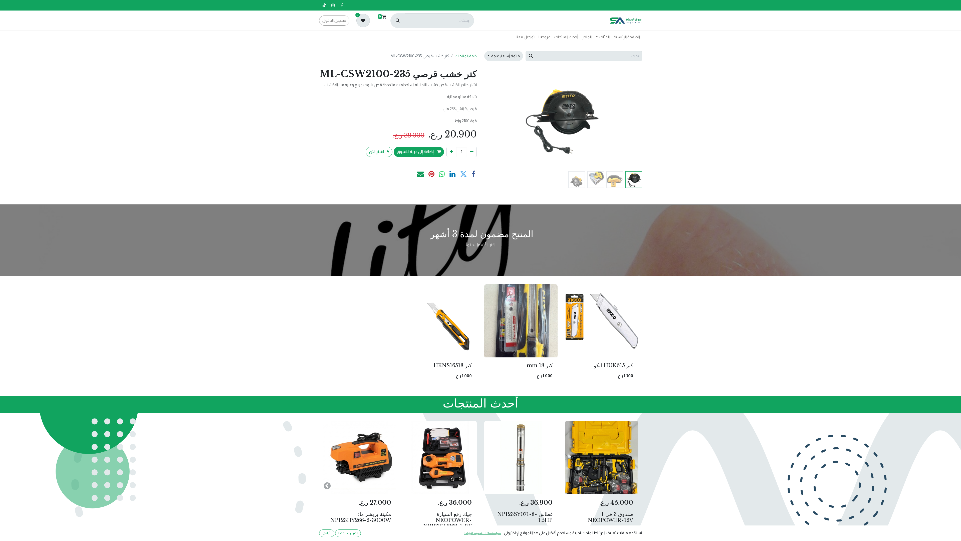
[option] (480, 334)
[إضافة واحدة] (451, 152)
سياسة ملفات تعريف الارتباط (482, 533)
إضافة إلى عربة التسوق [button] (415, 152)
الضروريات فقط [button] (348, 533)
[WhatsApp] (442, 174)
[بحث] (397, 20)
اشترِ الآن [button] (377, 152)
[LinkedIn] (452, 174)
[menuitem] (627, 37)
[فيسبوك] (342, 5)
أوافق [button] (326, 533)
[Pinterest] (431, 174)
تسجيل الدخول (334, 20)
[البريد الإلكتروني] (420, 174)
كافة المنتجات (466, 56)
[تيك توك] (324, 5)
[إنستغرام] (333, 5)
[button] (630, 119)
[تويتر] (463, 174)
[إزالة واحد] (472, 152)
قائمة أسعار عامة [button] (505, 56)
